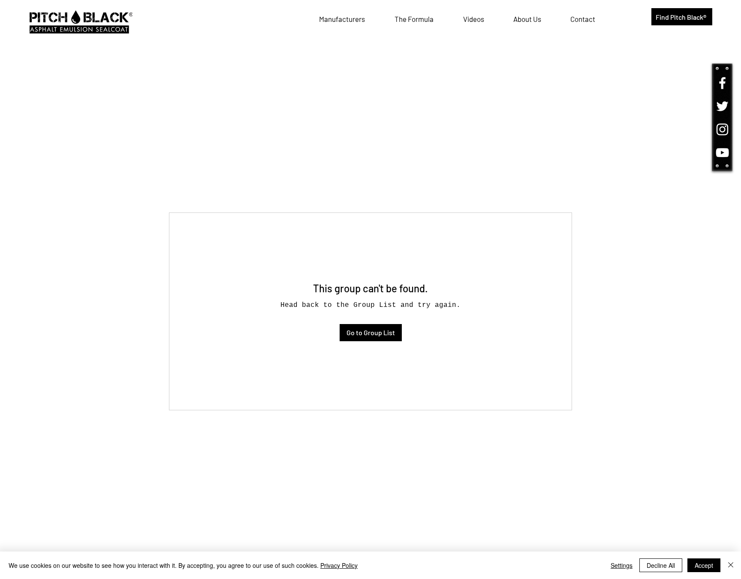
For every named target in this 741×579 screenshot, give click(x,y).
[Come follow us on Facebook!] (722, 83)
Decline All (661, 565)
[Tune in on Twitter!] (722, 106)
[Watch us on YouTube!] (722, 153)
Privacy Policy (339, 565)
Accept (704, 565)
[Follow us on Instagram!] (722, 129)
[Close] (731, 565)
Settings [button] (622, 565)
